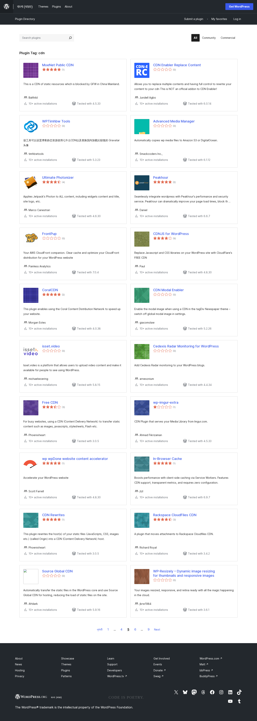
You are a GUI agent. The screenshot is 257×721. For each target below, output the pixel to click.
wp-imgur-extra (165, 402)
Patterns (66, 676)
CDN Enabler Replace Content (177, 65)
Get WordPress (239, 6)
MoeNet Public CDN (58, 65)
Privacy (19, 676)
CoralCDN (50, 290)
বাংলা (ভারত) (56, 697)
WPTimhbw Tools (56, 121)
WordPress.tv (117, 676)
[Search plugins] (70, 38)
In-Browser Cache (167, 459)
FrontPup (49, 234)
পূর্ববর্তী (100, 629)
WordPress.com (211, 658)
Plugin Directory (25, 19)
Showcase (67, 658)
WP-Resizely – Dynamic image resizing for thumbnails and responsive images (184, 573)
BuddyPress (209, 676)
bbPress (206, 670)
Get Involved (162, 658)
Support (112, 664)
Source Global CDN (57, 571)
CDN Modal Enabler (168, 290)
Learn (110, 658)
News (18, 664)
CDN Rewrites (53, 515)
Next (157, 629)
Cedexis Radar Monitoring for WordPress (186, 346)
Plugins (65, 670)
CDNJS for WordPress (171, 234)
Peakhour (160, 177)
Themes (66, 664)
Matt (204, 664)
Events (158, 664)
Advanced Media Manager (174, 121)
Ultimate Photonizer (58, 177)
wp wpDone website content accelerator (75, 459)
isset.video (51, 346)
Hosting (20, 670)
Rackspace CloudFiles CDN (174, 515)
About (19, 658)
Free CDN (50, 402)
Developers (114, 670)
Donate (160, 670)
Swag (159, 676)
